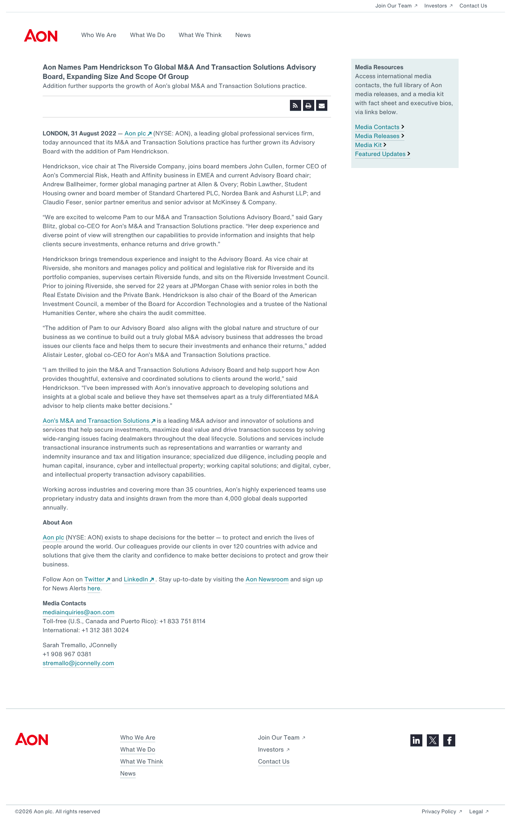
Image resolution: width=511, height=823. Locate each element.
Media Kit (368, 144)
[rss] (295, 105)
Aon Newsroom (266, 579)
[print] (308, 105)
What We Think (200, 34)
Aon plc (135, 133)
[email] (321, 105)
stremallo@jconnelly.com (78, 662)
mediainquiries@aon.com (78, 612)
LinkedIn (136, 579)
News (243, 34)
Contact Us (473, 6)
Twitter (94, 579)
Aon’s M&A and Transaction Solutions (96, 420)
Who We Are (98, 34)
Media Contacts (377, 126)
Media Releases (377, 135)
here (94, 588)
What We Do (147, 34)
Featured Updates (380, 153)
